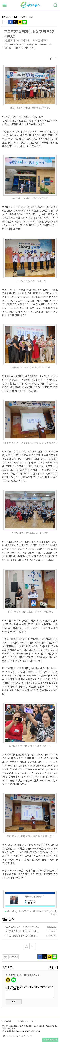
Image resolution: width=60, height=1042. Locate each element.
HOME (5, 17)
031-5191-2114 (33, 1031)
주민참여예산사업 (41, 911)
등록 (13, 1002)
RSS (33, 1021)
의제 (30, 911)
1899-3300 (21, 1031)
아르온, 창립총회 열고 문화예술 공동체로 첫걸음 (22, 935)
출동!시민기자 (27, 17)
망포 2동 (22, 911)
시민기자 (15, 17)
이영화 (54, 911)
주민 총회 (11, 911)
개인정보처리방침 (22, 1021)
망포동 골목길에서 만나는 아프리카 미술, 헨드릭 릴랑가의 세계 (22, 931)
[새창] (15, 22)
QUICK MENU (51, 1040)
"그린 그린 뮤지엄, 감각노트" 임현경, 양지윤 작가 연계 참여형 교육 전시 (22, 927)
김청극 (32, 48)
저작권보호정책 (7, 1021)
